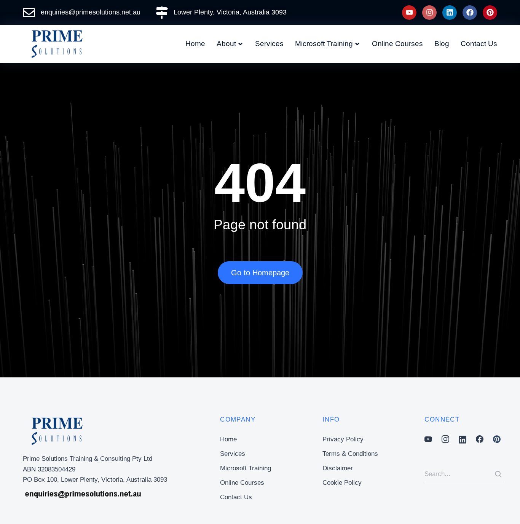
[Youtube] (409, 12)
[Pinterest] (490, 12)
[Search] (498, 474)
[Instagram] (429, 12)
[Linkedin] (449, 12)
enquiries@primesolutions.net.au (90, 12)
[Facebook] (470, 12)
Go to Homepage (260, 272)
